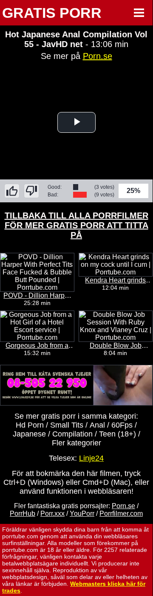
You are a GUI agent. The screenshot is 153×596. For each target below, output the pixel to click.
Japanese (29, 434)
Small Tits (66, 425)
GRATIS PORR (52, 13)
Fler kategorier (76, 443)
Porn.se (97, 56)
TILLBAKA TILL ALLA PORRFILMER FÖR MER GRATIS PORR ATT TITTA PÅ (76, 225)
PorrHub (22, 513)
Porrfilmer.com (121, 513)
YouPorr (82, 513)
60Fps (122, 425)
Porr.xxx (52, 513)
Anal (97, 425)
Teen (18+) (117, 434)
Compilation (72, 434)
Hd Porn (30, 425)
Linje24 (91, 458)
